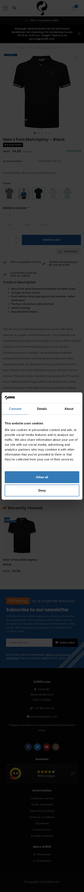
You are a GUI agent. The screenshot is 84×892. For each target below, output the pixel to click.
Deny (42, 490)
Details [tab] (42, 408)
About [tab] (68, 408)
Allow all (42, 477)
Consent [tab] (15, 408)
